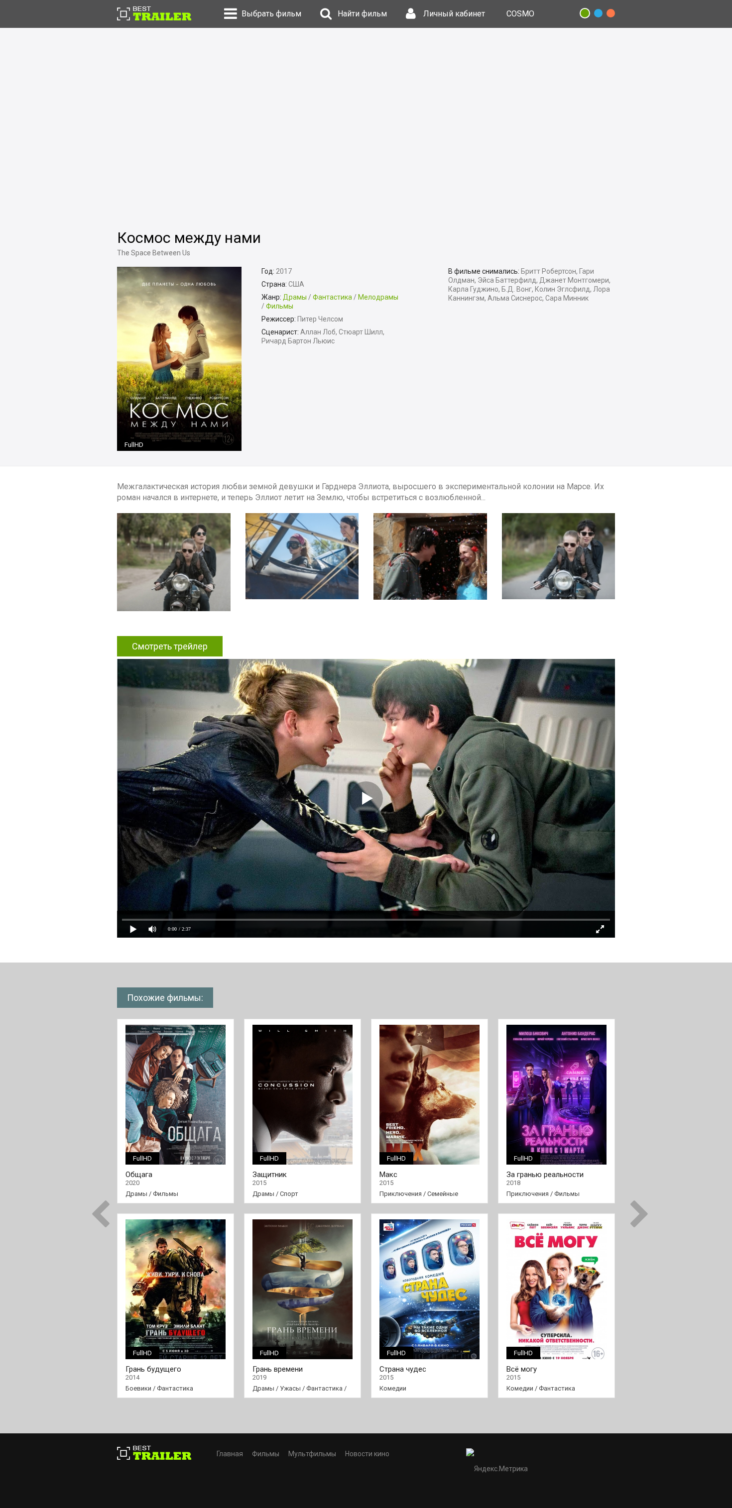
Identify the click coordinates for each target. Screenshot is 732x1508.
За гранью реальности (545, 1175)
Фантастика (332, 297)
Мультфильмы (312, 1454)
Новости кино (367, 1454)
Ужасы (290, 1388)
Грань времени (277, 1369)
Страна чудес (402, 1369)
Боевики (138, 1388)
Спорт (289, 1193)
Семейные (442, 1193)
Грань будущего (153, 1369)
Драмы (295, 297)
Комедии (392, 1388)
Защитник (269, 1175)
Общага (138, 1175)
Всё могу (521, 1369)
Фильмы (279, 306)
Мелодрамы (378, 297)
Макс (388, 1175)
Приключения (400, 1193)
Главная (230, 1454)
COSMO (520, 13)
